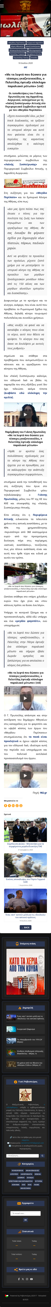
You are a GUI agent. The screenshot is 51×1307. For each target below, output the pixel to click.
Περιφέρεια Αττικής (33, 54)
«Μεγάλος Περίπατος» (16, 43)
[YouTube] (31, 1279)
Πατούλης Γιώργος (17, 54)
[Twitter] (23, 1279)
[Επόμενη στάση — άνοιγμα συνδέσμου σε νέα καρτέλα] (25, 972)
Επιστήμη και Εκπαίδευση (20, 1181)
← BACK (25, 927)
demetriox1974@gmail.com (32, 1143)
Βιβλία (38, 1174)
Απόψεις (14, 1174)
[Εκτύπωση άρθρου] (21, 805)
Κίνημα (15, 1185)
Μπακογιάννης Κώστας (18, 50)
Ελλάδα (30, 1177)
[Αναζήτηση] (42, 1156)
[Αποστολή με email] (13, 805)
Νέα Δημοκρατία (35, 50)
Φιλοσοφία (26, 1188)
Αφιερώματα (26, 1174)
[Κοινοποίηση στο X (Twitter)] (9, 805)
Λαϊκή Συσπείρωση (33, 46)
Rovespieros (17, 1170)
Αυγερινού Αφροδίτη (35, 43)
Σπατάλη (34, 58)
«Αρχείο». (25, 1140)
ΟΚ (25, 1220)
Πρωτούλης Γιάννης (21, 58)
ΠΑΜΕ (36, 1185)
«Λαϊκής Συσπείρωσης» (20, 164)
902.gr (43, 792)
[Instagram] (27, 1279)
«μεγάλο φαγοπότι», (28, 621)
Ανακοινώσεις (32, 1170)
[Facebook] (19, 1279)
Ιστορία (38, 1181)
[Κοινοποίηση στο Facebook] (5, 805)
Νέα (29, 1185)
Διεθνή (21, 1177)
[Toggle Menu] (2, 6)
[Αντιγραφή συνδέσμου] (17, 805)
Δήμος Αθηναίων (17, 46)
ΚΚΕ (25, 67)
